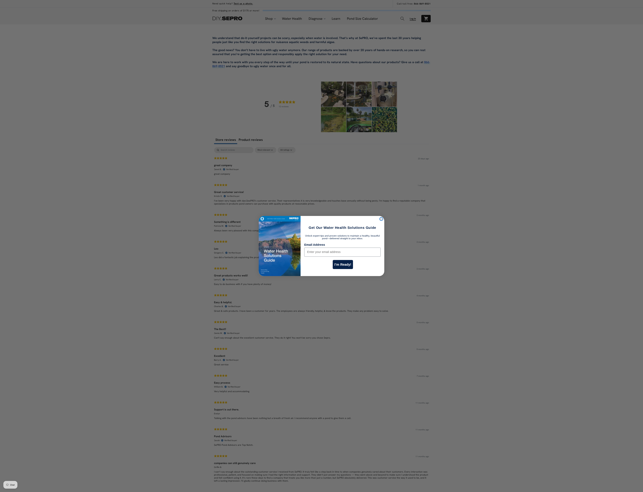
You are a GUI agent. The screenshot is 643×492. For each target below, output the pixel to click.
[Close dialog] (381, 219)
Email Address (314, 244)
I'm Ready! (342, 264)
